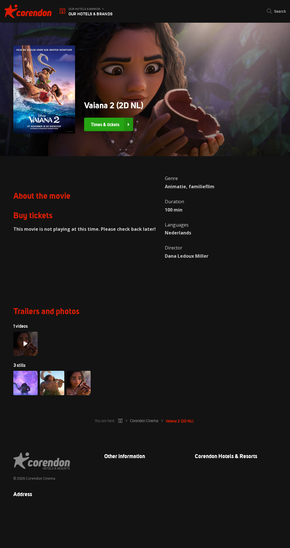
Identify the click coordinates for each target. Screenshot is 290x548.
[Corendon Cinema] (28, 11)
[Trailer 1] (25, 344)
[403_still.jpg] (52, 383)
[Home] (120, 421)
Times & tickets (105, 124)
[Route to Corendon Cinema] (145, 512)
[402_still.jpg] (25, 383)
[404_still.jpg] (79, 383)
